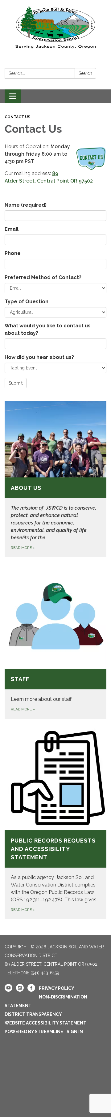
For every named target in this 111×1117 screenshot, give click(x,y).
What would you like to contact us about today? (48, 329)
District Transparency (33, 1014)
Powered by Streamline (34, 1031)
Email (11, 229)
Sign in (75, 1031)
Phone (13, 253)
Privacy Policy (56, 988)
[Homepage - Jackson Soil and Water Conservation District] (55, 26)
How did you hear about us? (39, 357)
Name (26, 205)
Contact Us (17, 117)
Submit (16, 383)
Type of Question (26, 301)
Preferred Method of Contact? (43, 277)
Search (85, 73)
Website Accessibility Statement (45, 1022)
